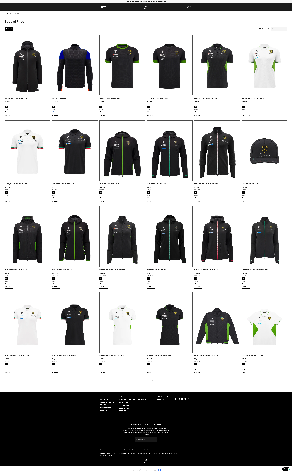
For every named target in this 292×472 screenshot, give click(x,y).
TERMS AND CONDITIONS (127, 399)
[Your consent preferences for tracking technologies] (289, 469)
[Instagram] (179, 399)
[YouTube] (182, 399)
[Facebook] (176, 399)
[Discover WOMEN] (27, 236)
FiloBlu (110, 455)
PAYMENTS (103, 411)
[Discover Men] (75, 65)
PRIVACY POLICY (124, 402)
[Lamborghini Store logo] (146, 7)
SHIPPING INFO (105, 414)
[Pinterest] (185, 399)
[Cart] (191, 7)
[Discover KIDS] (217, 322)
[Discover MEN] (122, 65)
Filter (7, 29)
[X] (188, 399)
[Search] (181, 7)
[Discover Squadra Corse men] (27, 65)
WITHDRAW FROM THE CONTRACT (107, 403)
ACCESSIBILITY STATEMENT (124, 410)
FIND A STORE (142, 399)
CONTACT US (104, 399)
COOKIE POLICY (124, 405)
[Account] (185, 7)
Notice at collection (136, 470)
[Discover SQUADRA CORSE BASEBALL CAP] (264, 151)
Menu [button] (104, 7)
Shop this (7, 115)
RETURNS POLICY (105, 407)
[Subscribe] (155, 439)
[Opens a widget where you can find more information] (286, 469)
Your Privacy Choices (151, 470)
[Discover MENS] (169, 151)
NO (160, 399)
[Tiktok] (176, 402)
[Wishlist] (188, 7)
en (157, 399)
